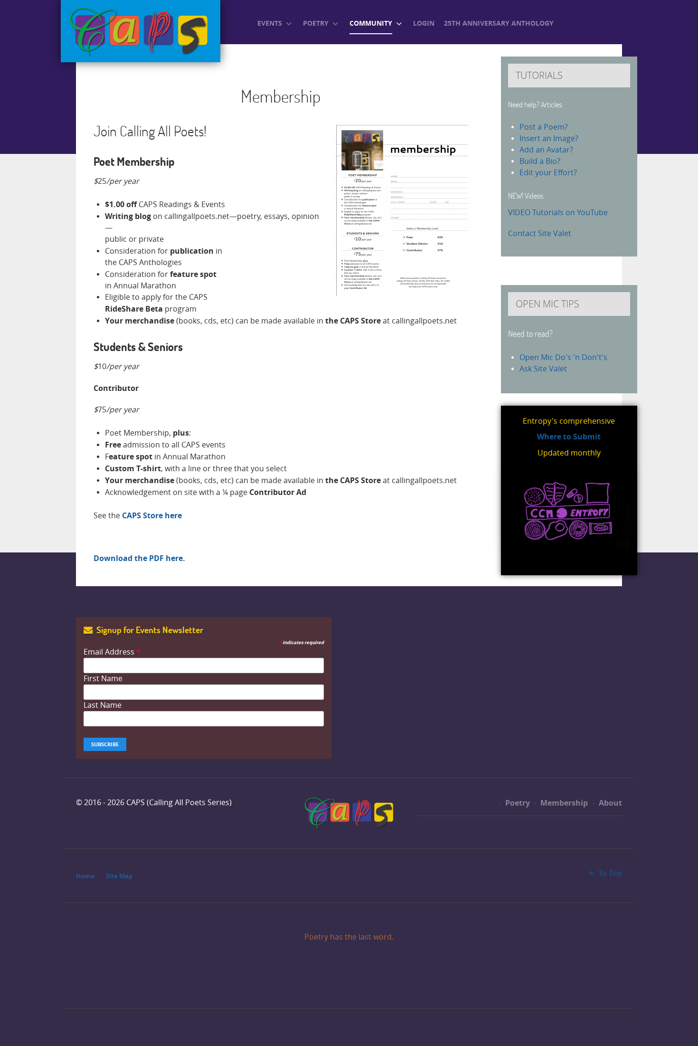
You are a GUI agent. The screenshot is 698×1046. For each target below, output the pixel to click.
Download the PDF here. (139, 558)
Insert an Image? (548, 138)
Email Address (112, 651)
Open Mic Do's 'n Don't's (563, 357)
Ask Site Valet (543, 368)
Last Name (103, 705)
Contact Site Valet (539, 233)
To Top (609, 873)
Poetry (516, 803)
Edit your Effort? (548, 172)
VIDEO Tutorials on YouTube (558, 212)
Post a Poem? (543, 127)
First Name (103, 678)
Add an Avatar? (546, 149)
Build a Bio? (539, 161)
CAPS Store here (152, 515)
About (609, 803)
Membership (563, 803)
